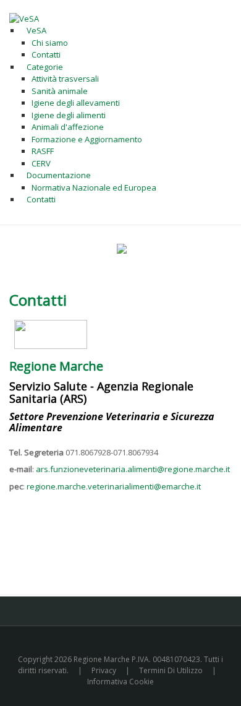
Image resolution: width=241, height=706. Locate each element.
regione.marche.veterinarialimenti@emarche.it (114, 486)
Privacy (103, 670)
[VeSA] (24, 18)
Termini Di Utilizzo (171, 670)
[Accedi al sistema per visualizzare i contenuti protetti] (122, 248)
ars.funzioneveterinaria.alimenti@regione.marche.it (133, 469)
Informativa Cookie (120, 681)
